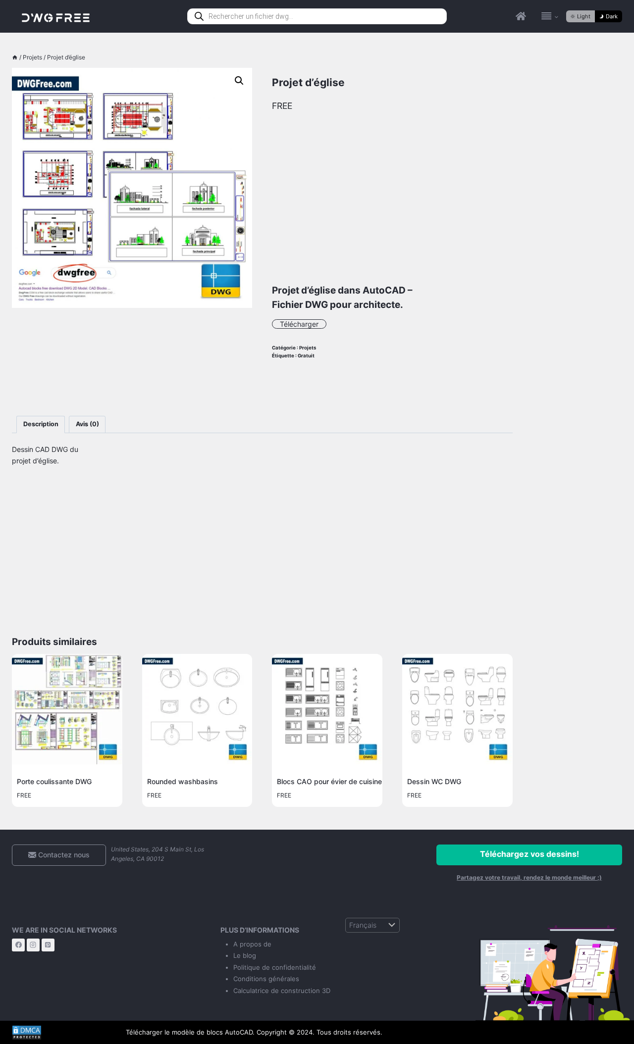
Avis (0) (87, 424)
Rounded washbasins (182, 781)
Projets (308, 347)
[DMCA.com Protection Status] (61, 1032)
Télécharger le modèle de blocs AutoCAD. (190, 1032)
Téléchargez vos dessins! (529, 854)
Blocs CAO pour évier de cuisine (329, 781)
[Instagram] (33, 945)
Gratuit (306, 355)
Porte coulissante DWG (54, 781)
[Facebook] (18, 945)
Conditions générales (266, 979)
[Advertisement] (132, 362)
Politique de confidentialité (274, 967)
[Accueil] (15, 57)
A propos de (252, 944)
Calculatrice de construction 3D (281, 990)
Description (40, 424)
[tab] (40, 424)
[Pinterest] (48, 945)
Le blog (244, 955)
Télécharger (299, 324)
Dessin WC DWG (434, 781)
